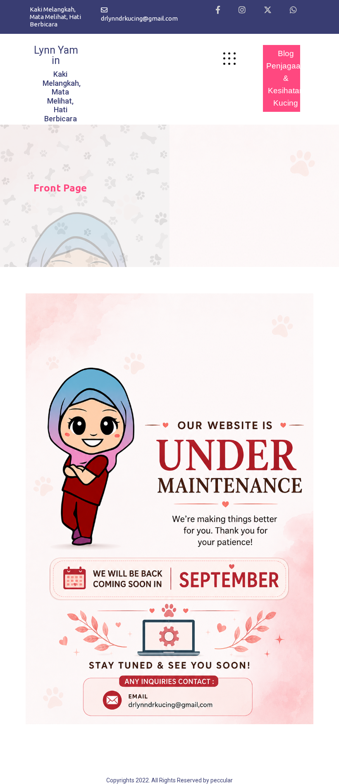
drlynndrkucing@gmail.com (139, 18)
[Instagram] (242, 10)
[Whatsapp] (293, 10)
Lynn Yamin (56, 55)
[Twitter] (268, 10)
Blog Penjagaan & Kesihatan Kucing (285, 78)
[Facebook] (217, 10)
